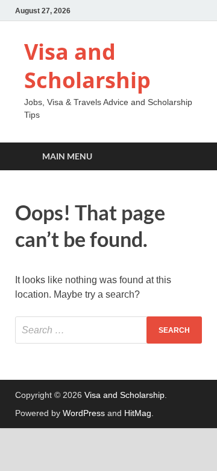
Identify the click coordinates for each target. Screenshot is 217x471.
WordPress (84, 413)
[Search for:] (108, 330)
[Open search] (187, 157)
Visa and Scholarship (87, 66)
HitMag (137, 413)
